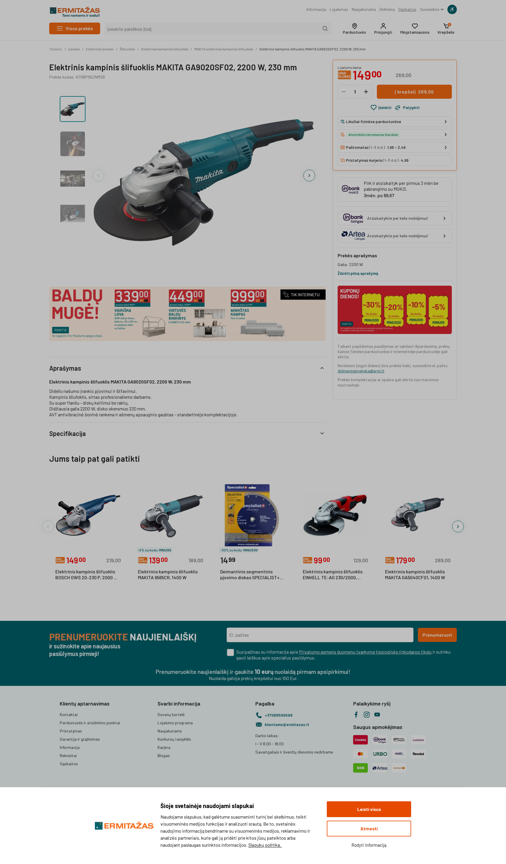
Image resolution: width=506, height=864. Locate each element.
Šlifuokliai (127, 49)
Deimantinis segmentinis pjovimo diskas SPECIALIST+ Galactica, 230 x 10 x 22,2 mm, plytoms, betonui (251, 575)
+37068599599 (279, 715)
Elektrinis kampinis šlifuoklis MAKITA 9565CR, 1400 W (168, 574)
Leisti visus (369, 809)
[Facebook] (356, 715)
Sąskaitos (407, 9)
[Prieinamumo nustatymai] (452, 9)
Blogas (164, 755)
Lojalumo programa (175, 722)
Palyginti (411, 107)
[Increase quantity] (366, 91)
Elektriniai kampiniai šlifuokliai (164, 49)
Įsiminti (384, 107)
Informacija (316, 9)
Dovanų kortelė (171, 714)
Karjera (164, 747)
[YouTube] (377, 715)
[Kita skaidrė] (309, 175)
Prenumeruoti (437, 635)
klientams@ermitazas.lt (287, 724)
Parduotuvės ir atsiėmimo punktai (90, 722)
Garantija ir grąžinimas (80, 739)
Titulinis (55, 49)
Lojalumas (339, 9)
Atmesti (369, 828)
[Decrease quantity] (344, 91)
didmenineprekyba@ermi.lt (361, 370)
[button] (354, 29)
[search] (325, 28)
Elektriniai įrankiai (100, 49)
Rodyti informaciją (369, 845)
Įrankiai (74, 49)
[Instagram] (367, 715)
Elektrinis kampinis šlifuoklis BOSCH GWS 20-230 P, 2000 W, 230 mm (87, 575)
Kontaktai (69, 714)
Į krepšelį (414, 91)
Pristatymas (71, 730)
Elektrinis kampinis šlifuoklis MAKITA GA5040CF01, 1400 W (415, 574)
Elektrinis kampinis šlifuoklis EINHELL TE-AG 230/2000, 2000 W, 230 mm (333, 575)
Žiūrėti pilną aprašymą (358, 273)
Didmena (387, 9)
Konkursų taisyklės (174, 739)
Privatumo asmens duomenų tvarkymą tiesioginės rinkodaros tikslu (365, 652)
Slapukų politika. (265, 845)
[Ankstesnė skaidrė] (98, 175)
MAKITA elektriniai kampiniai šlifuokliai (223, 49)
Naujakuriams (364, 9)
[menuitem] (316, 9)
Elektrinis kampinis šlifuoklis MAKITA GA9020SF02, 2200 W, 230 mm (312, 49)
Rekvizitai (68, 755)
